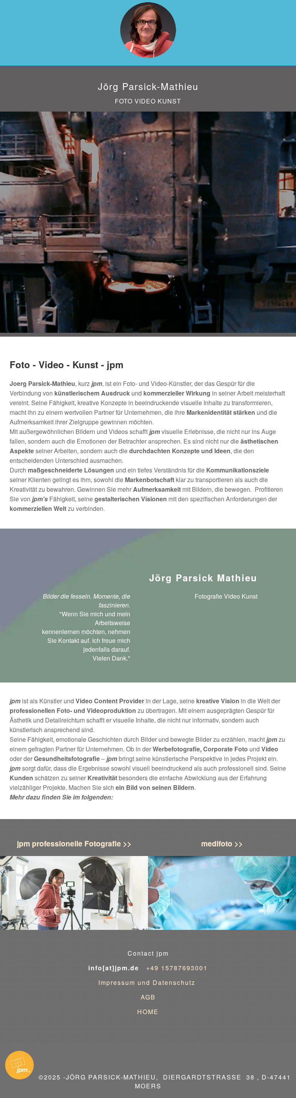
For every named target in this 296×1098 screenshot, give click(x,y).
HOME (148, 1011)
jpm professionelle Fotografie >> (74, 843)
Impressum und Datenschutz (148, 982)
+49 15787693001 (177, 967)
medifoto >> (222, 843)
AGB (148, 997)
